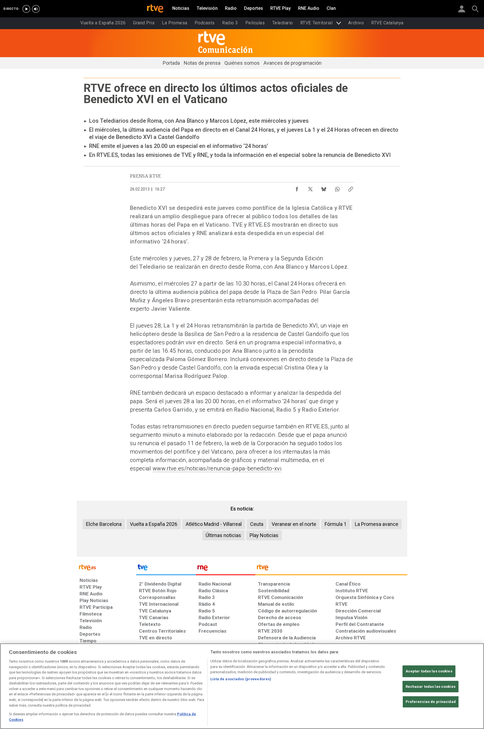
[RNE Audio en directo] (35, 9)
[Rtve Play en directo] (26, 9)
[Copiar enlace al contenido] (350, 187)
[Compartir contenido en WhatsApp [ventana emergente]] (337, 187)
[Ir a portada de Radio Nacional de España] (225, 568)
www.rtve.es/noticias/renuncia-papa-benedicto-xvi (217, 468)
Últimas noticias (223, 535)
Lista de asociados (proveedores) (240, 679)
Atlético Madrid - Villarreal (214, 524)
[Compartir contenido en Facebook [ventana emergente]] (297, 187)
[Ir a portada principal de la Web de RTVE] (106, 567)
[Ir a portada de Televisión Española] (166, 568)
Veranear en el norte (294, 524)
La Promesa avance (376, 524)
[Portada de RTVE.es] (155, 9)
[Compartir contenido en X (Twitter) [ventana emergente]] (310, 187)
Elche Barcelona (104, 524)
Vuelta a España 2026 (153, 524)
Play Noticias (264, 535)
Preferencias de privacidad (431, 702)
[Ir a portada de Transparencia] (331, 568)
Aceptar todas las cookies (429, 671)
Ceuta (256, 524)
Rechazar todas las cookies (430, 686)
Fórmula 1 (335, 524)
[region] (242, 686)
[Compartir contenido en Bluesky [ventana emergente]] (324, 187)
